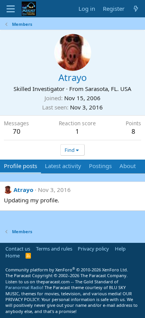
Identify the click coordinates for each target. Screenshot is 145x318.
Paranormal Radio (23, 287)
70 (16, 131)
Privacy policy (93, 248)
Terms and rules (54, 248)
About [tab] (127, 166)
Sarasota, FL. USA (108, 89)
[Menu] (11, 9)
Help (120, 248)
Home (12, 255)
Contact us (17, 248)
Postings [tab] (100, 166)
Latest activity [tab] (63, 166)
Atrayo (23, 189)
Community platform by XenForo (66, 270)
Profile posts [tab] (20, 166)
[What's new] (135, 9)
